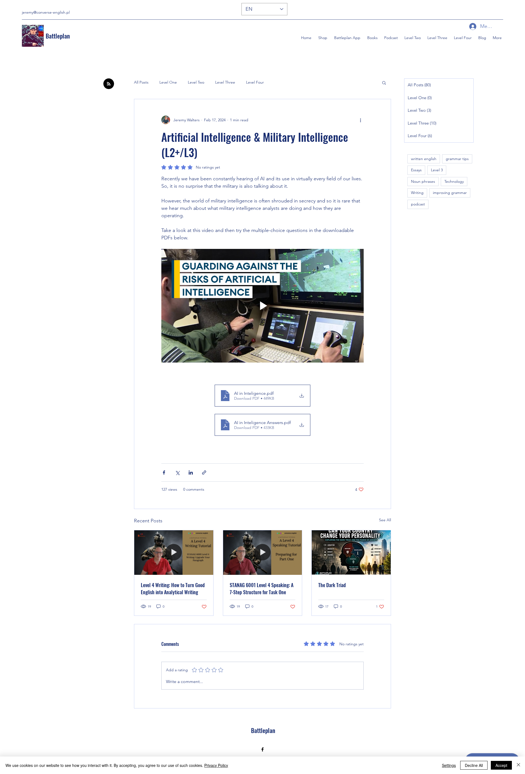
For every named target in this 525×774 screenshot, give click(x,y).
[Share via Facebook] (164, 472)
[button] (371, 38)
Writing (417, 192)
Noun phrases (423, 181)
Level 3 (437, 169)
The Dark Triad (332, 584)
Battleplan (58, 35)
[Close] (518, 765)
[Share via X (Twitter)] (177, 472)
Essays (416, 169)
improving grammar (450, 192)
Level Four (255, 82)
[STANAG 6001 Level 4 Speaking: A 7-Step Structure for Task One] (262, 552)
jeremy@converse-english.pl (46, 12)
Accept (501, 765)
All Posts (141, 82)
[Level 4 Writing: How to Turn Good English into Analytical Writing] (173, 552)
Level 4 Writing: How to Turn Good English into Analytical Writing (173, 588)
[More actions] (360, 120)
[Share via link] (204, 472)
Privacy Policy (216, 765)
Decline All (474, 765)
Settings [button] (449, 765)
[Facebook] (262, 749)
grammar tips (457, 158)
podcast (418, 204)
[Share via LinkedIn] (190, 472)
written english (423, 158)
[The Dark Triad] (351, 552)
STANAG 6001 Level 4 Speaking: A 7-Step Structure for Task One (261, 588)
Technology (454, 181)
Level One (168, 82)
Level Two (196, 82)
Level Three (225, 82)
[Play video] (262, 306)
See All (385, 519)
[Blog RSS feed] (108, 84)
